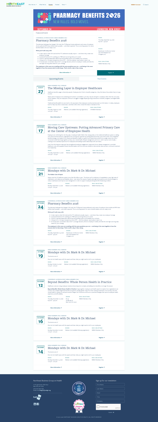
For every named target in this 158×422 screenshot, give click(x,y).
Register (110, 72)
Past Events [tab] (102, 78)
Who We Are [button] (32, 4)
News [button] (63, 4)
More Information (64, 72)
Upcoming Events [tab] (56, 78)
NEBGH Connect (135, 5)
